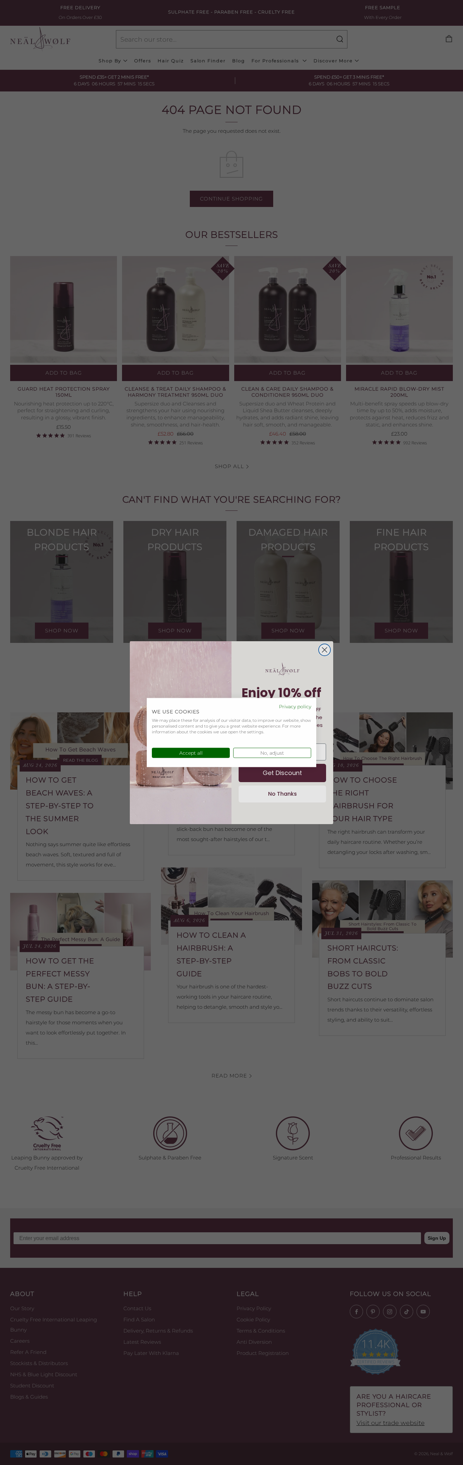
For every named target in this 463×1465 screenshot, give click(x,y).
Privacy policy (295, 706)
